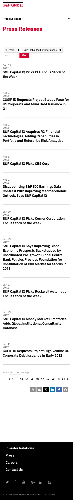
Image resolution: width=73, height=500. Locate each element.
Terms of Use (24, 494)
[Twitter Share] (46, 389)
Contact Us (14, 470)
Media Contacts (12, 41)
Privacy (33, 494)
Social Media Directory (17, 49)
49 (52, 379)
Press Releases (12, 32)
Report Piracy (42, 494)
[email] (39, 389)
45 (32, 379)
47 (42, 379)
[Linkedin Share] (52, 389)
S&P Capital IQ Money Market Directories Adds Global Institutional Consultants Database (34, 324)
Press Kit (8, 57)
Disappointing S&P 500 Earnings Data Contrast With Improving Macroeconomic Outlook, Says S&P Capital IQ (35, 191)
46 (37, 379)
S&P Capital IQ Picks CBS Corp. (26, 164)
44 (26, 379)
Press (10, 455)
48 (47, 379)
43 (21, 379)
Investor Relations (20, 448)
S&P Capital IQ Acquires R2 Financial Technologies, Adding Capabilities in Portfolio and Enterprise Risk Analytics (33, 136)
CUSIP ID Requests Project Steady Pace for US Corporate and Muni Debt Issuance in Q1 (36, 104)
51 (63, 379)
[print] (65, 389)
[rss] (33, 389)
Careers (12, 462)
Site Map (51, 494)
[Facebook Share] (59, 389)
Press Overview (12, 24)
